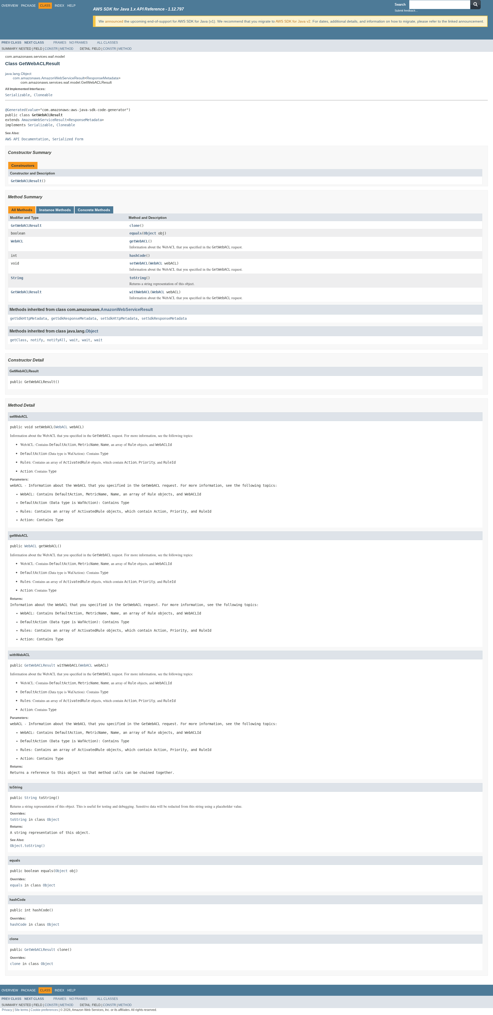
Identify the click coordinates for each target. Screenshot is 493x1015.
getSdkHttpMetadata (28, 318)
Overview (10, 5)
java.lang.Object (18, 74)
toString (137, 278)
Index (59, 5)
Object (150, 233)
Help (71, 5)
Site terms (21, 1009)
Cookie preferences (44, 1009)
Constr (51, 49)
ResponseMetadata (102, 78)
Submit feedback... (406, 10)
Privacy (7, 1009)
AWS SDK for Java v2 (293, 21)
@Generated (15, 110)
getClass (18, 340)
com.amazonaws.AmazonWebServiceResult (48, 78)
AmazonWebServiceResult (44, 120)
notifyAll (56, 340)
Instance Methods (55, 210)
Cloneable (43, 95)
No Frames (78, 42)
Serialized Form (67, 139)
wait (74, 340)
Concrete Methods (94, 210)
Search (400, 4)
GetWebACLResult (26, 181)
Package (28, 5)
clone (134, 225)
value (33, 110)
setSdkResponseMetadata (164, 318)
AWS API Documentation (26, 139)
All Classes (107, 42)
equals (135, 233)
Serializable (17, 95)
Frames (59, 42)
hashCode (137, 255)
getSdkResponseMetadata (73, 318)
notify (37, 340)
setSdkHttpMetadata (118, 318)
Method (66, 49)
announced (114, 21)
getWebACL (138, 241)
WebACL (17, 241)
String (17, 278)
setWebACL (138, 263)
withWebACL (139, 292)
